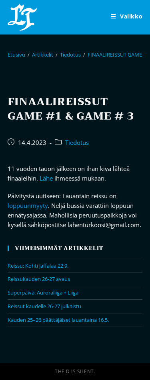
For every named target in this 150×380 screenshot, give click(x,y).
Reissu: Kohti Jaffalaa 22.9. (38, 265)
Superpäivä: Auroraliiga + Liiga (43, 292)
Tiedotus (77, 142)
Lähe (46, 178)
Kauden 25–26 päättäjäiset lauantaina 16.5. (58, 319)
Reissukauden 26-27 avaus (39, 278)
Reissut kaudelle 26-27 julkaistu (44, 306)
